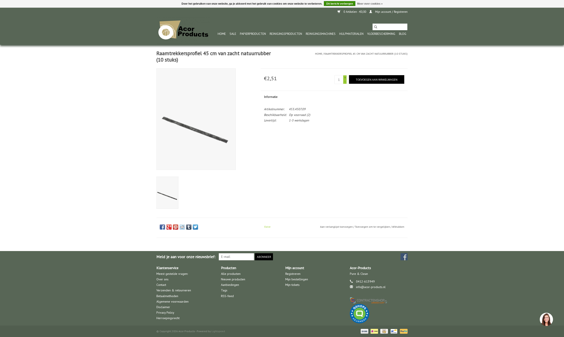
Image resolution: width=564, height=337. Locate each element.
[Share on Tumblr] (188, 227)
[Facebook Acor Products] (404, 256)
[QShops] (379, 313)
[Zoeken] (375, 26)
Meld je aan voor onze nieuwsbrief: (185, 256)
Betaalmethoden (167, 296)
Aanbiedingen (230, 285)
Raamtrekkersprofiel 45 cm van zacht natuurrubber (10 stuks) (366, 53)
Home (222, 34)
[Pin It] (175, 227)
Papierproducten (253, 34)
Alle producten (231, 274)
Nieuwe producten (233, 279)
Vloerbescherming (381, 34)
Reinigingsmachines (321, 34)
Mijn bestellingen (296, 279)
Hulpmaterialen (351, 34)
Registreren (293, 274)
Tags (224, 290)
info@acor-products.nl (371, 287)
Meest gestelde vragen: (172, 274)
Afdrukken (398, 226)
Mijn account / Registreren (391, 12)
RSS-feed (227, 296)
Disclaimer (163, 307)
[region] (546, 319)
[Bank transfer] (364, 331)
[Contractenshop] (379, 300)
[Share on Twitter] (195, 227)
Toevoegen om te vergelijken (373, 226)
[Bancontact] (393, 331)
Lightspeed (218, 331)
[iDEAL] (374, 331)
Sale (233, 34)
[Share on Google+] (169, 227)
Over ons (162, 279)
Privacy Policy (165, 313)
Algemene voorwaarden (172, 301)
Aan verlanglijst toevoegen (336, 226)
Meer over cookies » (370, 3)
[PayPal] (403, 331)
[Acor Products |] (183, 30)
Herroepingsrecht (168, 318)
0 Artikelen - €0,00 (355, 12)
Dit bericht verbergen (339, 3)
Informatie (271, 97)
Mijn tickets (292, 285)
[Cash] (383, 331)
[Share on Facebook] (162, 227)
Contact (161, 285)
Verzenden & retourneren (173, 290)
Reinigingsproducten (286, 34)
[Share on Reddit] (182, 227)
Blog (402, 34)
